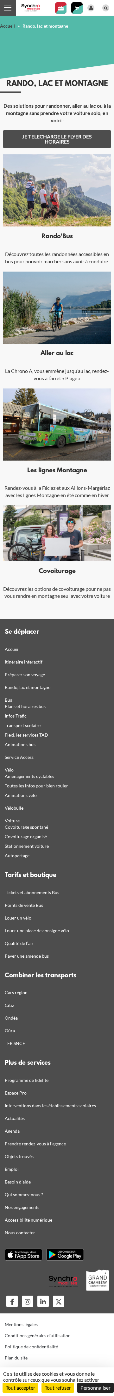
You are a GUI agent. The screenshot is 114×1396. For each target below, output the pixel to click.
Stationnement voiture (27, 846)
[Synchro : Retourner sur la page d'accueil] (31, 7)
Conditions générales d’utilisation (38, 1335)
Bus (8, 700)
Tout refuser (58, 1388)
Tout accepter (20, 1388)
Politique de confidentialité (31, 1346)
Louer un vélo (18, 918)
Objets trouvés (19, 1156)
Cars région (16, 992)
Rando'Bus (57, 236)
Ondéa (11, 1018)
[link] (57, 139)
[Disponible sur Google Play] (65, 1255)
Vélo (9, 769)
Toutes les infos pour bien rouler (36, 785)
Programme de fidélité (26, 1080)
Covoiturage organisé (26, 836)
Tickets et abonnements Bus (32, 892)
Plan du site (16, 1357)
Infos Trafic (16, 715)
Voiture (12, 820)
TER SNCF (15, 1043)
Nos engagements (22, 1207)
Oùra (10, 1030)
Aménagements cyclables (29, 776)
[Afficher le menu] (8, 8)
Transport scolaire (23, 725)
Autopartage (17, 855)
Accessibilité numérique (28, 1220)
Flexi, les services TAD (26, 735)
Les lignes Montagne (57, 470)
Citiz (9, 1005)
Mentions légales (21, 1324)
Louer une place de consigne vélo (37, 930)
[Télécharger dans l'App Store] (23, 1255)
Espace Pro (16, 1093)
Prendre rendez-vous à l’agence (35, 1143)
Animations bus (20, 744)
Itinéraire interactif (23, 661)
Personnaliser (95, 1388)
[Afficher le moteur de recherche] (105, 7)
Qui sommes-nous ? (24, 1194)
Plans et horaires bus (25, 706)
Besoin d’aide (18, 1181)
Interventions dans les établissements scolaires (50, 1105)
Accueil (7, 26)
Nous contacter (20, 1232)
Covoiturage (57, 571)
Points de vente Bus (24, 905)
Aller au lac (57, 353)
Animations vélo (21, 795)
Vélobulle (14, 808)
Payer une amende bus (27, 956)
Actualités (15, 1118)
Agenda (12, 1131)
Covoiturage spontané (26, 827)
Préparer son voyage (25, 674)
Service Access (19, 757)
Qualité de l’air (19, 943)
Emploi (12, 1169)
